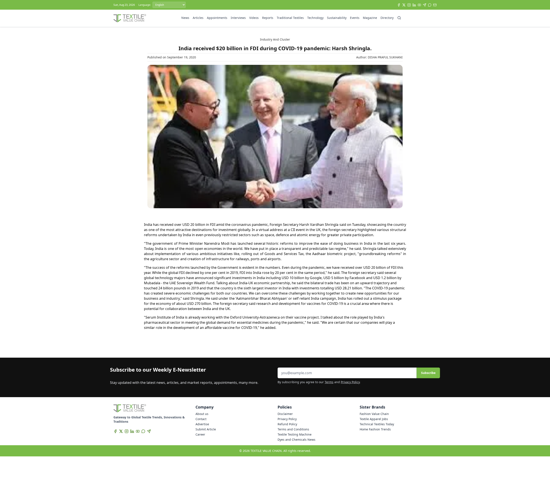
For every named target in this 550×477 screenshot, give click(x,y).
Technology (315, 18)
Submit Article (206, 429)
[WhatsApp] (429, 5)
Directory (387, 18)
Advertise (202, 424)
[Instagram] (409, 5)
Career (200, 434)
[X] (404, 5)
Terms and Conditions (293, 429)
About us (202, 414)
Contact (201, 419)
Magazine (370, 18)
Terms (329, 382)
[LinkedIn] (414, 5)
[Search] (399, 18)
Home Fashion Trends (375, 429)
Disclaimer (285, 414)
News (185, 18)
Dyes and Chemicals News (296, 440)
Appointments (217, 18)
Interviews (238, 18)
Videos (254, 18)
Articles (198, 18)
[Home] (129, 18)
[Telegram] (424, 5)
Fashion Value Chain (374, 414)
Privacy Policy (350, 382)
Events (354, 18)
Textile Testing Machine (295, 434)
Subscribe (428, 373)
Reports (267, 18)
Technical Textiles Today (377, 424)
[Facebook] (398, 5)
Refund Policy (287, 424)
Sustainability (337, 18)
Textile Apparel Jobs (374, 419)
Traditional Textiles (290, 18)
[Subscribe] (435, 5)
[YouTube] (419, 5)
